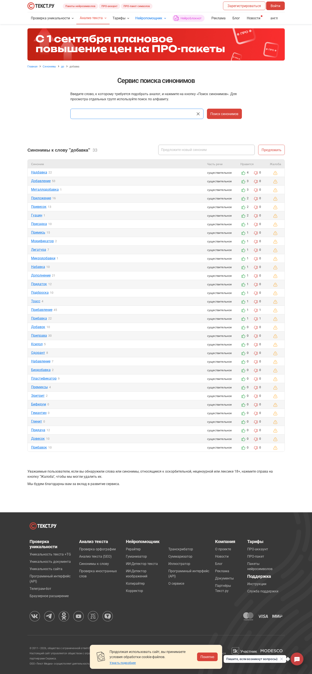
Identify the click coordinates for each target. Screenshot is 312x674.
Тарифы (119, 18)
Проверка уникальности (50, 18)
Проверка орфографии (97, 549)
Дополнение (41, 275)
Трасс (35, 301)
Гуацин (36, 215)
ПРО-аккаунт (109, 6)
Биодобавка (41, 370)
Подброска (40, 293)
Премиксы (39, 387)
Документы (224, 578)
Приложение (41, 198)
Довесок (38, 439)
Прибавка (39, 318)
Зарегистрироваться (244, 6)
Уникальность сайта (46, 569)
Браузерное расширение (49, 596)
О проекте (223, 549)
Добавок (38, 327)
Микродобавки (43, 258)
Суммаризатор (180, 556)
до (62, 66)
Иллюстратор (179, 564)
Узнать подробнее (123, 662)
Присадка (39, 224)
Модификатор (42, 241)
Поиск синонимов (224, 113)
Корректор (134, 591)
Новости (222, 556)
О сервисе (176, 583)
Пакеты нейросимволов (80, 6)
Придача (38, 430)
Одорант (38, 353)
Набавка (38, 267)
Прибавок (39, 447)
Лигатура (38, 250)
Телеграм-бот (40, 589)
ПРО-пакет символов (137, 6)
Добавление (41, 181)
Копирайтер (135, 583)
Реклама (218, 18)
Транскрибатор (180, 549)
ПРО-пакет (255, 556)
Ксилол (37, 344)
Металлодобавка (45, 189)
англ (274, 18)
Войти (275, 6)
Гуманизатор (136, 556)
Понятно (207, 656)
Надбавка (39, 172)
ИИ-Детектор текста (142, 564)
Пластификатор (44, 378)
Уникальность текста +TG (50, 554)
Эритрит (38, 396)
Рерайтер (133, 549)
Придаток (39, 284)
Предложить (271, 149)
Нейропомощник (148, 18)
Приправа (39, 335)
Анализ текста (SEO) (95, 556)
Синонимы (49, 66)
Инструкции (256, 584)
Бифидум (38, 404)
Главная (32, 66)
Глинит (36, 421)
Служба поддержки (262, 591)
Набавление (40, 361)
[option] (156, 44)
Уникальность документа (50, 562)
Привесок (39, 207)
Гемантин (39, 413)
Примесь (38, 232)
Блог (236, 18)
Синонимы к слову (94, 564)
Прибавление (41, 310)
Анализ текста (91, 18)
